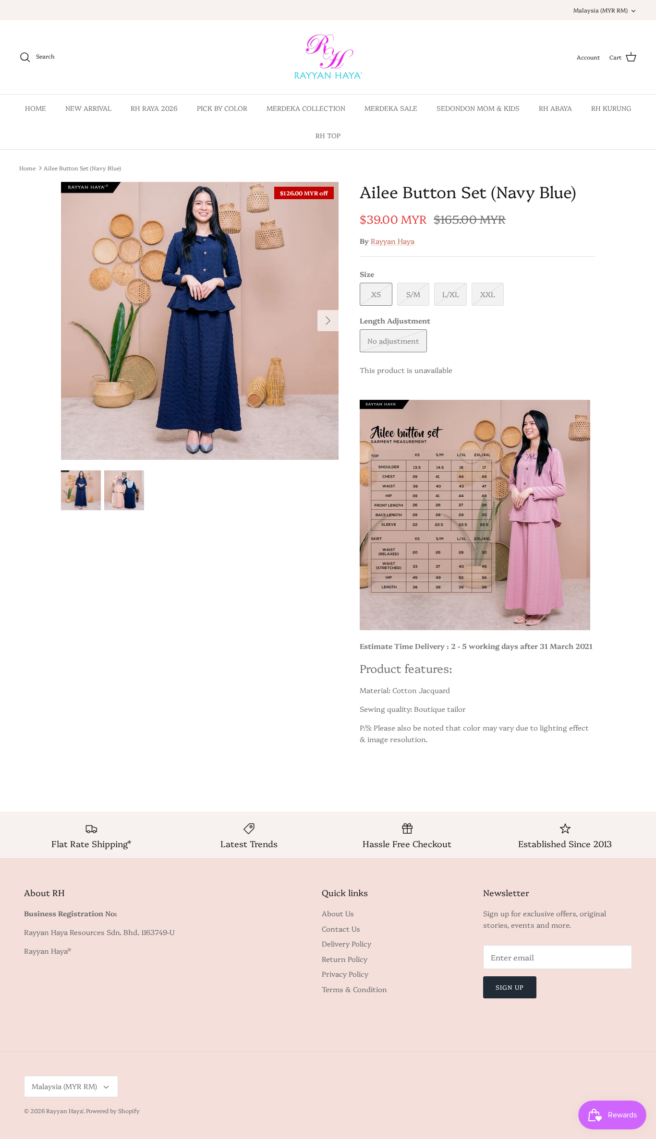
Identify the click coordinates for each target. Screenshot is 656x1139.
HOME (35, 108)
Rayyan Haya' (64, 1110)
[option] (200, 321)
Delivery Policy (346, 943)
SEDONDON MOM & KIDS (478, 108)
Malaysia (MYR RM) (600, 10)
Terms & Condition (354, 989)
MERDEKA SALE (390, 108)
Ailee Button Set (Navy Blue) (82, 168)
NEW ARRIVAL (88, 108)
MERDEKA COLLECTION (306, 108)
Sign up (510, 987)
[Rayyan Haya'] (328, 57)
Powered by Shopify (113, 1110)
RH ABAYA (555, 108)
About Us (338, 913)
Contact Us (341, 928)
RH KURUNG (611, 108)
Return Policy (344, 959)
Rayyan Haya (392, 241)
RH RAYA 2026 (154, 108)
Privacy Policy (345, 974)
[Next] (328, 320)
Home (27, 168)
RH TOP (328, 135)
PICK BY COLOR (222, 108)
